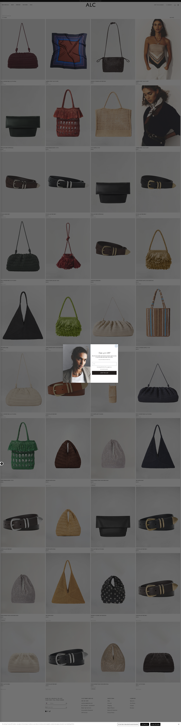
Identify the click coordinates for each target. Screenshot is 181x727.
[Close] (178, 724)
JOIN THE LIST (104, 372)
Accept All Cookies (155, 724)
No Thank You (145, 724)
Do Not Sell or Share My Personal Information (128, 724)
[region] (90, 724)
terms (101, 369)
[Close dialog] (116, 346)
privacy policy (106, 369)
